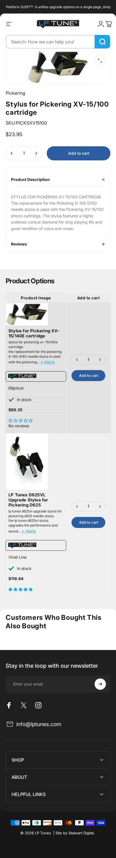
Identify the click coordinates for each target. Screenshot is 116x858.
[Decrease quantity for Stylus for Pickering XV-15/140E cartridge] (77, 359)
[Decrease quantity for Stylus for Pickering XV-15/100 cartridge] (12, 153)
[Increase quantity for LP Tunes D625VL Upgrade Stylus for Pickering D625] (99, 506)
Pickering (15, 93)
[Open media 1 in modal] (100, 60)
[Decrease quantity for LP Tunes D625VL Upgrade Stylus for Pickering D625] (77, 506)
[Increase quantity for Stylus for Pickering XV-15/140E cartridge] (99, 359)
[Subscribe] (100, 684)
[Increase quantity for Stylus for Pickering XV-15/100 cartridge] (36, 153)
